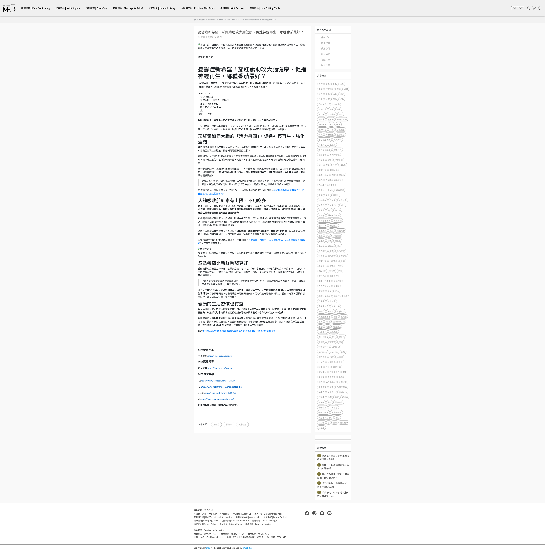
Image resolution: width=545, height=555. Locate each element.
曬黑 (332, 387)
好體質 (321, 255)
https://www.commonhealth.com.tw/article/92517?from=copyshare (239, 330)
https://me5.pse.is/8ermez (220, 368)
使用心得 (325, 48)
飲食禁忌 (343, 200)
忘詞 (320, 195)
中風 (330, 240)
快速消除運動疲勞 (333, 179)
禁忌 (328, 235)
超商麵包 (330, 89)
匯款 (341, 114)
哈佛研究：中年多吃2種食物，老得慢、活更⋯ (332, 494)
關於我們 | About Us (242, 513)
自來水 (321, 301)
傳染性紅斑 (342, 119)
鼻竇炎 (321, 377)
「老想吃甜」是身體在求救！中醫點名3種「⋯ (332, 485)
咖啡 (334, 174)
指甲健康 (334, 276)
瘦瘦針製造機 (324, 296)
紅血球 (321, 422)
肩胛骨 (336, 286)
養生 (332, 250)
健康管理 (337, 366)
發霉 (339, 89)
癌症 (330, 210)
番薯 (320, 89)
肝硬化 (321, 397)
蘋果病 (331, 119)
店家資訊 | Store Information (235, 520)
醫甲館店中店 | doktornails (248, 517)
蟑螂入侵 (343, 392)
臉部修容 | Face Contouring (35, 8)
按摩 (328, 99)
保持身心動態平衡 (326, 185)
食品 (335, 84)
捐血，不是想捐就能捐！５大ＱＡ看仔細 (333, 466)
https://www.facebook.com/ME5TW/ (218, 381)
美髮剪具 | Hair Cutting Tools (265, 8)
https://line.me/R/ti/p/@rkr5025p (220, 393)
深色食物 (332, 255)
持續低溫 (330, 134)
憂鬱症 (216, 424)
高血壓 (332, 270)
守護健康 (337, 235)
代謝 (332, 356)
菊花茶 (321, 215)
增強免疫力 (323, 104)
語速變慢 (322, 200)
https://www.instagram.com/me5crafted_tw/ (221, 387)
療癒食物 (332, 341)
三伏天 (321, 361)
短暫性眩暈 (323, 412)
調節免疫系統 (333, 215)
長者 (339, 109)
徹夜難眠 (334, 331)
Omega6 (322, 351)
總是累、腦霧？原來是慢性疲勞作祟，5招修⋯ (333, 457)
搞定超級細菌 (324, 316)
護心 (320, 179)
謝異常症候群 (335, 265)
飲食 (332, 230)
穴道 (320, 99)
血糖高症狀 (333, 205)
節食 (343, 351)
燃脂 (342, 99)
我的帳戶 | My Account (219, 513)
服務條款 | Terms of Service (258, 524)
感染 (320, 326)
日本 (331, 124)
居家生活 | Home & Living (161, 8)
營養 (328, 84)
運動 (335, 99)
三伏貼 (340, 356)
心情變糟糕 (342, 387)
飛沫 (338, 124)
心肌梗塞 (341, 129)
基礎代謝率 (323, 174)
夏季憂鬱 (322, 387)
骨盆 (330, 291)
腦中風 (321, 240)
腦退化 (336, 195)
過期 (346, 89)
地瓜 (342, 84)
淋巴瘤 (321, 210)
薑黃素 (344, 316)
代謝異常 (334, 260)
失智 (328, 195)
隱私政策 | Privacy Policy (231, 524)
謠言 (320, 94)
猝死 (320, 134)
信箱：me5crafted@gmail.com (208, 537)
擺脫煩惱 (337, 326)
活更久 (321, 402)
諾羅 (328, 321)
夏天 (341, 361)
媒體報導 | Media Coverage (264, 520)
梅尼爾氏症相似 (325, 417)
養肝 (334, 336)
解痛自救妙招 (324, 149)
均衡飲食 (322, 260)
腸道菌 (321, 427)
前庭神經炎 (336, 412)
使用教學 (325, 43)
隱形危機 (322, 276)
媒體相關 (325, 59)
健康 (320, 84)
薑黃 (320, 321)
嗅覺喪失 (332, 377)
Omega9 (334, 351)
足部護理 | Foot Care (96, 8)
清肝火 (342, 336)
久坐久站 (322, 144)
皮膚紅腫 (339, 159)
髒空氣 (321, 159)
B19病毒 (322, 124)
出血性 (321, 245)
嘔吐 (320, 164)
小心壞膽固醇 (324, 139)
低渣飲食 (334, 225)
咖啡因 (338, 210)
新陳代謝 (322, 109)
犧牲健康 (322, 356)
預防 (339, 245)
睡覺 (342, 94)
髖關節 (321, 291)
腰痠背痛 (337, 149)
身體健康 (343, 255)
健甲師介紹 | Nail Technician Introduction (213, 517)
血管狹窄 (341, 134)
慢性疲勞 (344, 422)
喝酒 (330, 397)
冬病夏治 (332, 361)
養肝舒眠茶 (323, 336)
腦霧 (335, 422)
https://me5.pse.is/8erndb (220, 356)
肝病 (343, 260)
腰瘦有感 (322, 371)
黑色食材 (341, 250)
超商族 (343, 164)
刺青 (343, 205)
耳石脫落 (334, 407)
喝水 (320, 366)
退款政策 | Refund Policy (205, 524)
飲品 (320, 235)
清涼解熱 (337, 220)
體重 (332, 109)
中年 (330, 402)
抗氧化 (342, 174)
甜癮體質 (339, 402)
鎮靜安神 (322, 225)
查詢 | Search (200, 513)
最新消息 (325, 54)
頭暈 (330, 159)
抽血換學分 (331, 381)
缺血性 (338, 240)
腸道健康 (341, 230)
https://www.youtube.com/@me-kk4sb (218, 399)
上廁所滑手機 (339, 321)
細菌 (336, 316)
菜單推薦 (322, 230)
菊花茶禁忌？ (324, 220)
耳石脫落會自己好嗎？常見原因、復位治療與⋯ (333, 475)
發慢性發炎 (323, 346)
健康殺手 (335, 306)
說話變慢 (340, 190)
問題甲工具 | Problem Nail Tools (198, 8)
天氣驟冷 (337, 139)
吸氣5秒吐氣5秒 (325, 190)
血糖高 (333, 200)
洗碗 (328, 326)
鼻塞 (328, 94)
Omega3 (336, 346)
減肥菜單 (334, 169)
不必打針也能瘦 (340, 296)
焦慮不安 (322, 331)
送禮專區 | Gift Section (232, 8)
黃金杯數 (337, 280)
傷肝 (337, 397)
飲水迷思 (332, 301)
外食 (335, 164)
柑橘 (341, 341)
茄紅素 (229, 424)
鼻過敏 (342, 377)
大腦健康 (242, 424)
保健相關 (325, 65)
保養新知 (325, 37)
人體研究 (343, 381)
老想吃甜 (322, 407)
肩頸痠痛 (322, 154)
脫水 (328, 366)
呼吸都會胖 (334, 371)
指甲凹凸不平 (324, 280)
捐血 (337, 417)
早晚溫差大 (323, 306)
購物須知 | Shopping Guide (206, 520)
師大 (320, 381)
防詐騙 (321, 114)
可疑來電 (332, 114)
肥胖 (340, 270)
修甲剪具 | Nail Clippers (67, 8)
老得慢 (345, 397)
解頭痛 (321, 341)
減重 (345, 371)
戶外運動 (335, 104)
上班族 (333, 144)
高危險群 (322, 250)
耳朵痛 (321, 392)
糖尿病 (321, 205)
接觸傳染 (322, 129)
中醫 (335, 94)
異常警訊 (322, 265)
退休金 (321, 119)
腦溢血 (331, 245)
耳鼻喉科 (332, 392)
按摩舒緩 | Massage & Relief (128, 8)
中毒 (328, 164)
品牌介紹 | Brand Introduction (268, 513)
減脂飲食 (322, 169)
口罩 (332, 129)
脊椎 (337, 291)
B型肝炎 (322, 270)
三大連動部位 (324, 286)
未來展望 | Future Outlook (276, 517)
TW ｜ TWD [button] (517, 8)
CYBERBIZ (247, 547)
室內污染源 (334, 154)
